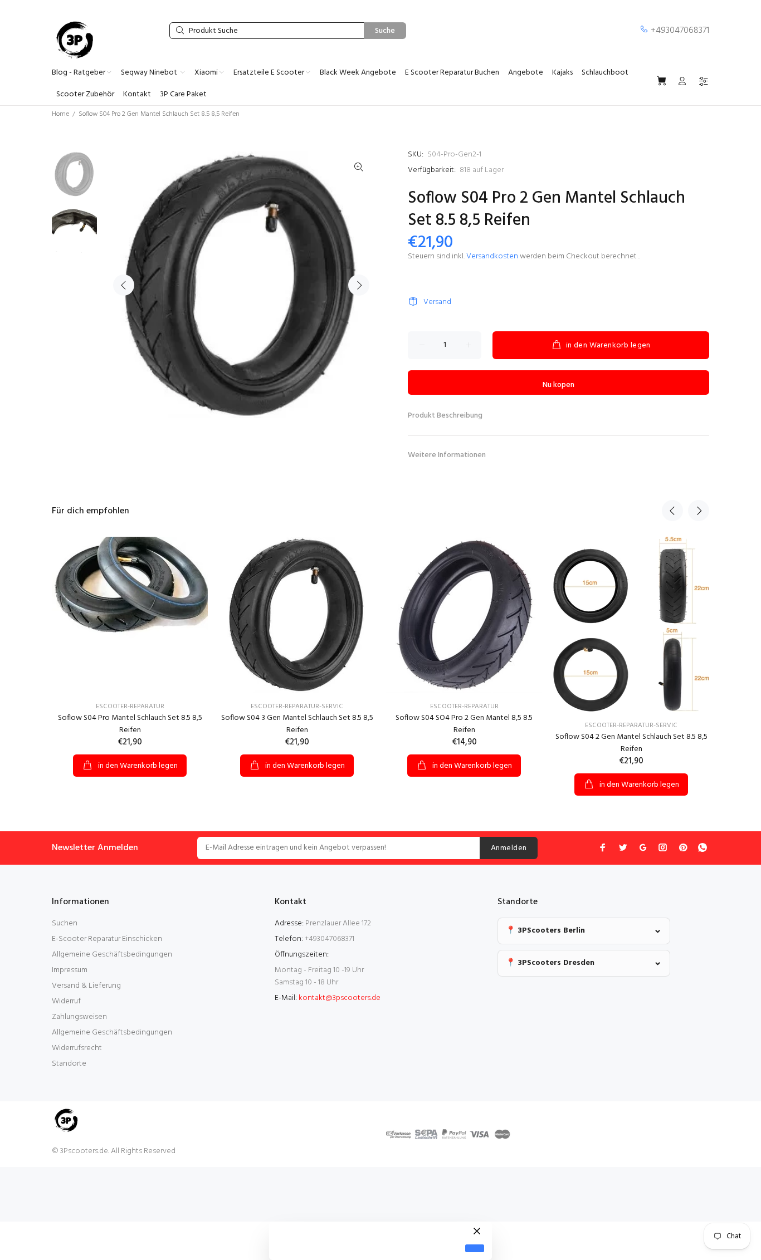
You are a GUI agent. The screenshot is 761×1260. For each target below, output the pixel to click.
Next (358, 285)
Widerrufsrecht (77, 1048)
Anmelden (508, 848)
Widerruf (66, 1001)
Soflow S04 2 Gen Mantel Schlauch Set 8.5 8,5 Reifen (631, 743)
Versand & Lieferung (86, 985)
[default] (474, 1248)
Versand (437, 302)
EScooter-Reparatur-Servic (631, 725)
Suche (385, 30)
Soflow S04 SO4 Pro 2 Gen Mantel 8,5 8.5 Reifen (464, 724)
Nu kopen (558, 385)
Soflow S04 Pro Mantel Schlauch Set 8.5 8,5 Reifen (130, 724)
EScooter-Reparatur (130, 706)
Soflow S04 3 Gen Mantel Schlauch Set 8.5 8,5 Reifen (297, 724)
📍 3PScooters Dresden (550, 963)
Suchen (64, 923)
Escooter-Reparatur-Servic (297, 706)
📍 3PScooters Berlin (545, 930)
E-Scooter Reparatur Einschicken (107, 939)
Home (60, 114)
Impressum (69, 970)
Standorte (69, 1063)
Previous (123, 285)
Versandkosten (492, 256)
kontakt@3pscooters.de (339, 998)
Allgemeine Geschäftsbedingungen (112, 954)
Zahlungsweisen (79, 1017)
